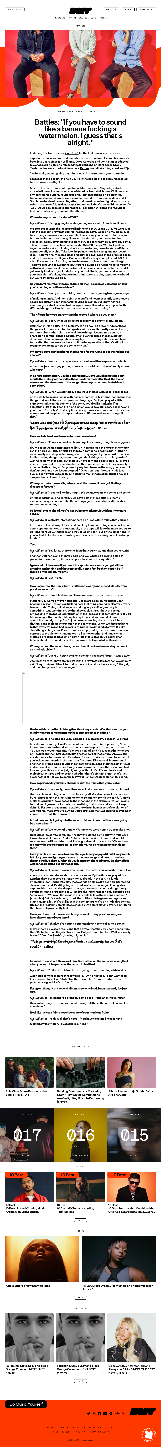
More (80, 1220)
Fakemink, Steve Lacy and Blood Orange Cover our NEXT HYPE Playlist (27, 1369)
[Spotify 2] (110, 1413)
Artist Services (78, 18)
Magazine (60, 18)
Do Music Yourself (57, 1427)
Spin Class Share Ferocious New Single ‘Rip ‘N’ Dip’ (26, 1093)
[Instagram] (94, 1413)
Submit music (14, 9)
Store (103, 18)
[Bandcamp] (123, 1413)
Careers (66, 1432)
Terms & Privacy (99, 1432)
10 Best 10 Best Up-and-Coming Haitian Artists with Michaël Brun (26, 1208)
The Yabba (72, 155)
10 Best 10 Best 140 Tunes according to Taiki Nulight (77, 1208)
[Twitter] (88, 1413)
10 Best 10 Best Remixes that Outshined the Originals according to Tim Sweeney (131, 1208)
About (55, 1432)
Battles (84, 168)
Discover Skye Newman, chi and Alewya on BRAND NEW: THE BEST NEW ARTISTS (131, 1369)
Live (93, 18)
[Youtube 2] (105, 1413)
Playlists (111, 9)
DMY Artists (78, 1427)
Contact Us (80, 1432)
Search (128, 9)
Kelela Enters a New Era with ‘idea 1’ (29, 1285)
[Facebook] (99, 1413)
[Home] (80, 11)
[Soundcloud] (117, 1413)
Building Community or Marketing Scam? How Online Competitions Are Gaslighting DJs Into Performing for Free (80, 1096)
